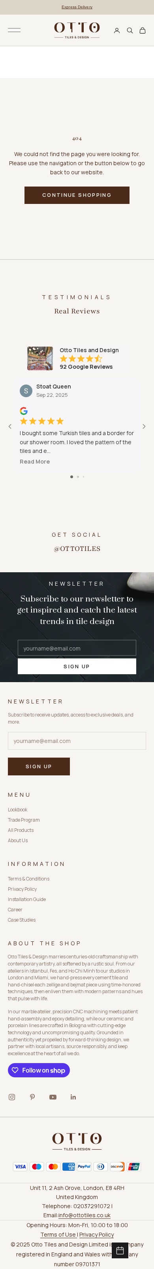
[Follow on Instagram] (12, 1097)
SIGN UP (77, 666)
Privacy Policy (22, 889)
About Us (18, 840)
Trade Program (24, 819)
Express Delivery (77, 7)
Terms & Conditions (28, 878)
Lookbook (17, 809)
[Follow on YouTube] (53, 1097)
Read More (35, 461)
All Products (21, 830)
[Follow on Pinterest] (32, 1097)
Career (15, 909)
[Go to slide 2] (78, 477)
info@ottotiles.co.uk (84, 1215)
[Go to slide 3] (83, 476)
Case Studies (22, 919)
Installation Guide (27, 899)
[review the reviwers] (24, 411)
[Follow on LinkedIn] (73, 1097)
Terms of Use (58, 1234)
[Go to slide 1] (71, 476)
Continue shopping (77, 194)
